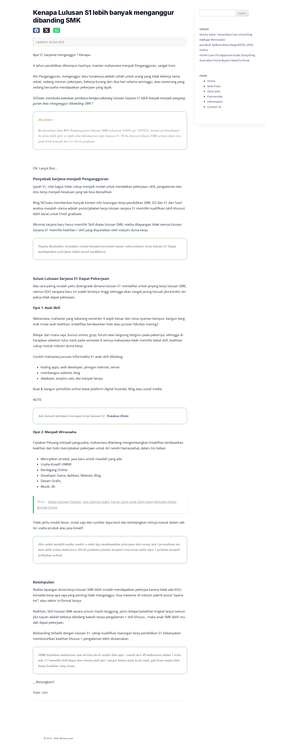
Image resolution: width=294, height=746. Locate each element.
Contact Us (214, 107)
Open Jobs (213, 91)
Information (215, 102)
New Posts (214, 86)
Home (211, 81)
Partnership (214, 96)
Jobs (45, 692)
